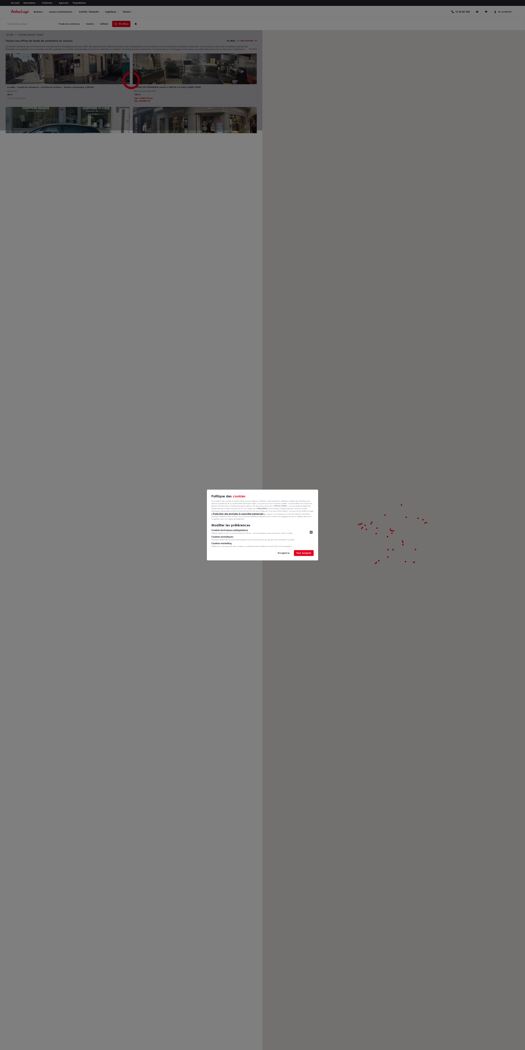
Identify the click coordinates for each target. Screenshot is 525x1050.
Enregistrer (284, 553)
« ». (238, 513)
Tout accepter (303, 553)
